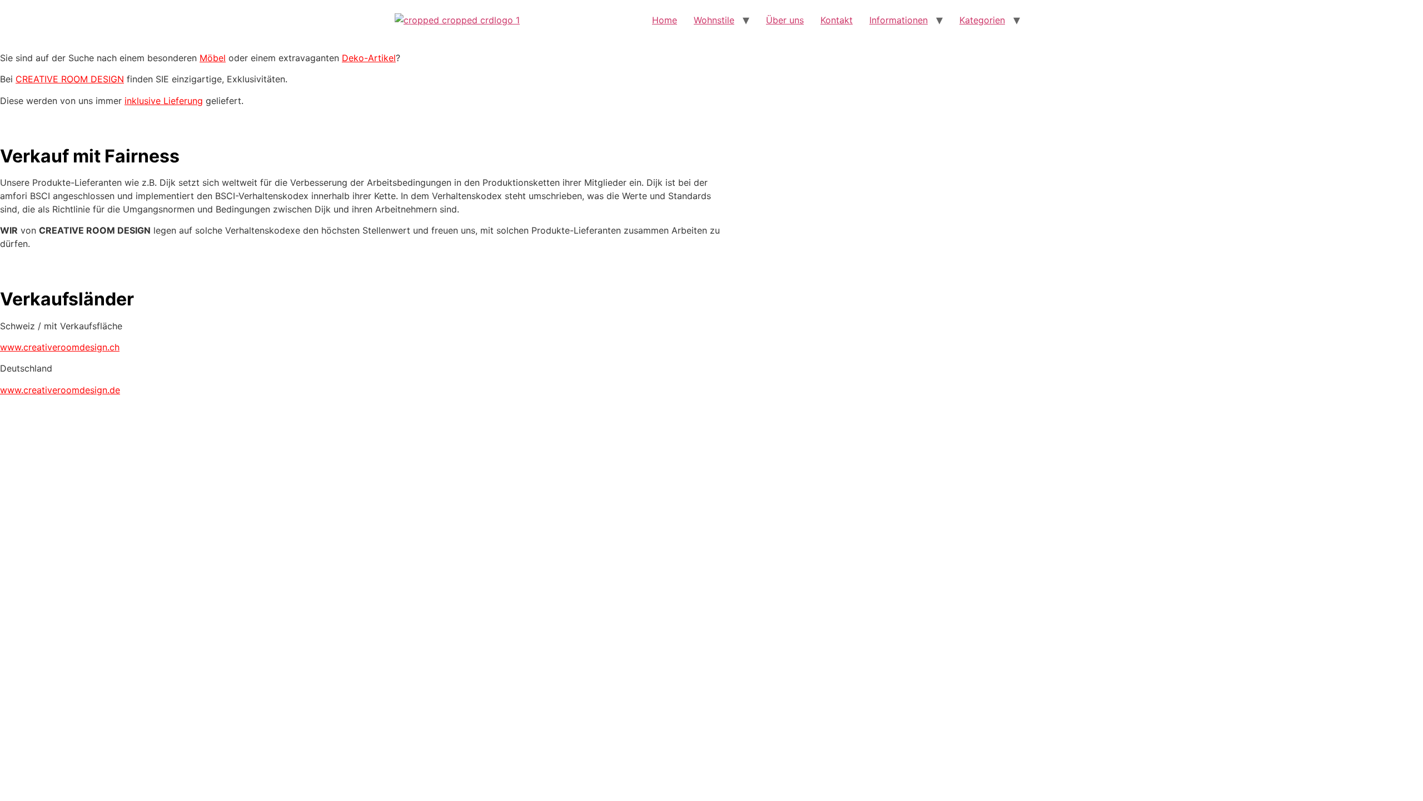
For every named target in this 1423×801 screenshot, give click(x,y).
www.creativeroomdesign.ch (60, 347)
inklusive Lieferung (164, 100)
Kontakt (836, 20)
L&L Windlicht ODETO (361, 394)
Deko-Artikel (369, 57)
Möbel (213, 57)
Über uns (785, 20)
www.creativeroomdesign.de (60, 389)
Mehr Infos (361, 422)
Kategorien (982, 20)
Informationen (898, 20)
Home (664, 20)
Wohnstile (714, 20)
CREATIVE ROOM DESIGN (70, 79)
